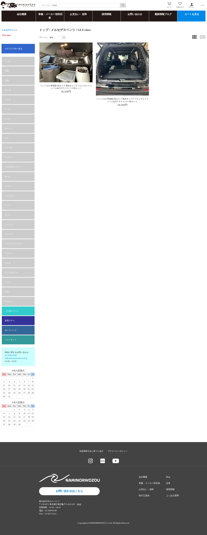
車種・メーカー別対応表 (50, 16)
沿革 (168, 483)
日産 (7, 71)
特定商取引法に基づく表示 (91, 451)
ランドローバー (12, 272)
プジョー (9, 253)
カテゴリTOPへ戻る (13, 49)
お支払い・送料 (78, 14)
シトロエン (10, 196)
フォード (9, 234)
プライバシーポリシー (117, 451)
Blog (168, 477)
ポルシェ (9, 301)
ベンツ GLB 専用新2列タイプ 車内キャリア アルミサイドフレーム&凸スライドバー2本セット (122, 100)
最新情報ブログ (163, 14)
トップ (43, 29)
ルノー (8, 282)
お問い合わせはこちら (69, 490)
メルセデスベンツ (9, 30)
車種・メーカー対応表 (149, 483)
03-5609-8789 (11, 355)
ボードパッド (11, 330)
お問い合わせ (135, 14)
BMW (7, 292)
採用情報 (106, 14)
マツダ (8, 99)
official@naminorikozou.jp (16, 358)
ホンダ (8, 90)
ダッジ (8, 215)
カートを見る (192, 14)
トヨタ (8, 61)
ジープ (8, 205)
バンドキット (11, 340)
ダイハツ (9, 128)
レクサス (9, 147)
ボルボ (8, 263)
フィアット (10, 224)
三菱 (7, 80)
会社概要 (22, 14)
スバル (8, 109)
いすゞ (8, 138)
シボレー (9, 186)
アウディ (9, 157)
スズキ (8, 119)
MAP (79, 504)
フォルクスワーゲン (14, 244)
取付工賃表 (144, 495)
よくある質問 (172, 495)
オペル (8, 176)
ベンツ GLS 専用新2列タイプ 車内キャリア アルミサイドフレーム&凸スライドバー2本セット (66, 87)
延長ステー (10, 320)
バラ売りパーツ (12, 311)
